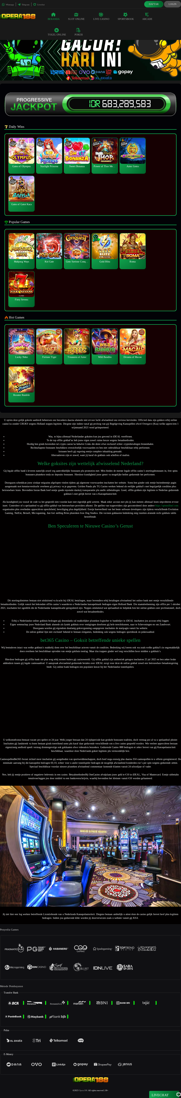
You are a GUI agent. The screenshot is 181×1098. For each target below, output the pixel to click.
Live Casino (101, 19)
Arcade (147, 19)
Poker (79, 34)
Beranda (54, 19)
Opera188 (83, 1090)
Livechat (41, 5)
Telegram (25, 5)
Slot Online (76, 19)
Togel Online (57, 34)
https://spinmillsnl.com (166, 505)
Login (173, 4)
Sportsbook (126, 19)
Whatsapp (9, 5)
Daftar (154, 4)
